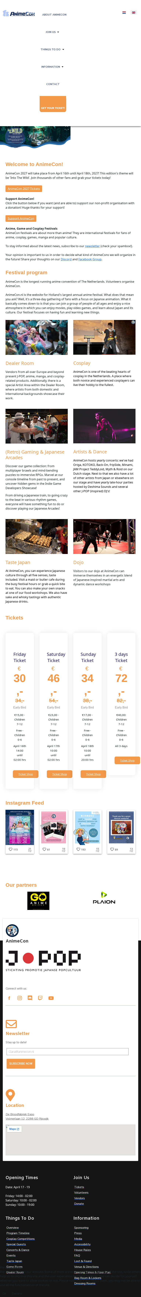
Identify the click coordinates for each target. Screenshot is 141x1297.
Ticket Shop (25, 774)
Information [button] (50, 67)
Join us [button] (51, 32)
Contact (53, 84)
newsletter (92, 246)
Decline (17, 1294)
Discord (66, 259)
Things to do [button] (51, 49)
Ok (4, 1294)
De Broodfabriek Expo (20, 1114)
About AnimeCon (54, 14)
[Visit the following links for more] (9, 998)
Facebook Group (90, 259)
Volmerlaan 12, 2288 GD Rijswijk (27, 1119)
